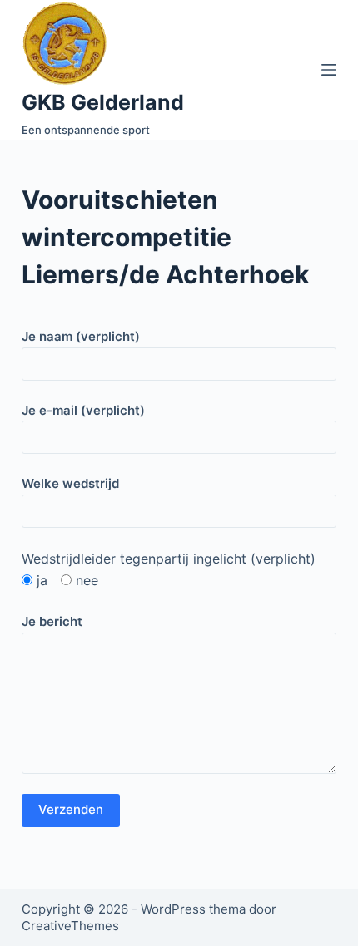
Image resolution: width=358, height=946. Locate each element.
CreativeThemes (70, 926)
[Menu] (328, 69)
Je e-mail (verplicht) (83, 410)
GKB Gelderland (103, 102)
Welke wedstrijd (70, 483)
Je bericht (52, 621)
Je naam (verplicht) (81, 336)
